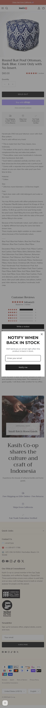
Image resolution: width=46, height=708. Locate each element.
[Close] (42, 334)
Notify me (23, 367)
